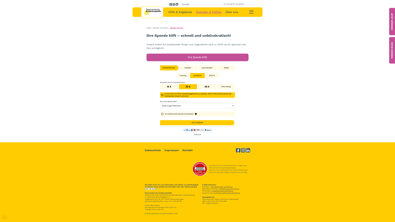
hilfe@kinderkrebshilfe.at (229, 189)
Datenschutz (153, 150)
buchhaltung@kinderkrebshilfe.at (226, 193)
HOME (148, 28)
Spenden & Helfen (208, 12)
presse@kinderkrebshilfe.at (222, 191)
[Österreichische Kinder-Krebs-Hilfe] (152, 12)
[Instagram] (174, 4)
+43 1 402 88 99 (175, 201)
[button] (4, 217)
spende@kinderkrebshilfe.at (221, 187)
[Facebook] (171, 4)
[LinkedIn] (177, 4)
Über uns (231, 12)
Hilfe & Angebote (180, 12)
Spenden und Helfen (160, 28)
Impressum (171, 150)
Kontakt (185, 4)
